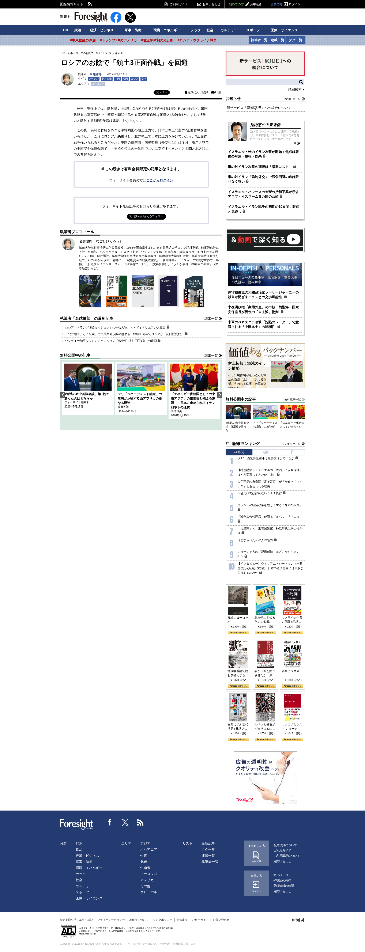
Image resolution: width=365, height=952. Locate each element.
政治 (77, 30)
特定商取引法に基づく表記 (76, 919)
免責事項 (182, 919)
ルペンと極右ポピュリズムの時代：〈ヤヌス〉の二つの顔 (265, 727)
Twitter (125, 822)
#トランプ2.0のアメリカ (118, 40)
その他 (145, 886)
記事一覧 (211, 319)
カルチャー (229, 30)
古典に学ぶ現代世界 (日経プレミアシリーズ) (237, 727)
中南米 (145, 868)
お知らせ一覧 (292, 98)
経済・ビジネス (102, 30)
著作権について (138, 919)
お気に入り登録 (197, 92)
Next (219, 395)
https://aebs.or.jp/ (87, 934)
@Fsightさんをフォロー (148, 216)
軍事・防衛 (133, 30)
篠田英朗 (123, 406)
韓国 (125, 78)
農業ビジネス (290, 671)
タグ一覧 (295, 40)
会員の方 (286, 4)
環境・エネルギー (166, 30)
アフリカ (147, 880)
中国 (117, 78)
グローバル (148, 892)
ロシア (134, 78)
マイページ (280, 875)
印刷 (218, 92)
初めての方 (245, 4)
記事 (70, 53)
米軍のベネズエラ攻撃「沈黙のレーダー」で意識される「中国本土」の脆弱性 (263, 324)
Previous (62, 395)
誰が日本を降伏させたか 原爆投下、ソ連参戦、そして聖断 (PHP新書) (265, 673)
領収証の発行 (282, 880)
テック (196, 30)
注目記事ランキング (243, 443)
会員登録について (285, 845)
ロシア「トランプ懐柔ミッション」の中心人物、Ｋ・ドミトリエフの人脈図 (115, 327)
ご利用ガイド (179, 4)
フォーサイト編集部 (76, 402)
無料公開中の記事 (75, 355)
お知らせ (233, 98)
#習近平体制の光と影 (157, 40)
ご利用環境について (286, 855)
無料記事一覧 (292, 399)
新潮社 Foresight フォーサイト (84, 17)
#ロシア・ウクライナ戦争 (197, 40)
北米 (143, 862)
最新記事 (208, 843)
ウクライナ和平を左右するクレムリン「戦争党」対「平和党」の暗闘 (111, 340)
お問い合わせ (211, 4)
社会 (210, 30)
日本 (143, 78)
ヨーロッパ (97, 83)
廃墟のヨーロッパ (237, 619)
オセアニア (148, 849)
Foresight (76, 824)
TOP (66, 30)
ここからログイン (159, 180)
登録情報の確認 (283, 885)
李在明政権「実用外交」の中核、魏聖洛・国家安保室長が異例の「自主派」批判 (263, 309)
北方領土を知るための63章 (265, 619)
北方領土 (107, 78)
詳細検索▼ (296, 89)
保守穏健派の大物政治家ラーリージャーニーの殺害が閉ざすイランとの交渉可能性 (263, 295)
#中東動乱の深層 (83, 40)
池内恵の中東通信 (265, 125)
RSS (90, 4)
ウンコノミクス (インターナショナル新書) (292, 727)
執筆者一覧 (259, 40)
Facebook (110, 822)
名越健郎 (96, 74)
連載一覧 (277, 40)
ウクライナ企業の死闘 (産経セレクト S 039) (292, 620)
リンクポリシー (162, 919)
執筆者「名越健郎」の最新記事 (86, 318)
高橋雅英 (176, 411)
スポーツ (253, 30)
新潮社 (298, 920)
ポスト (164, 92)
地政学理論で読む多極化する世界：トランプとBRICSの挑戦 (237, 673)
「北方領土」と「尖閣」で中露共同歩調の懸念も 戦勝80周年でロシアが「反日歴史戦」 (125, 334)
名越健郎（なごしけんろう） (101, 241)
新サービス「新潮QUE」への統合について (259, 108)
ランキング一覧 (291, 443)
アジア (145, 843)
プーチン (94, 78)
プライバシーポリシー (111, 919)
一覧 (293, 143)
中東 (143, 855)
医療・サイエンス (284, 30)
